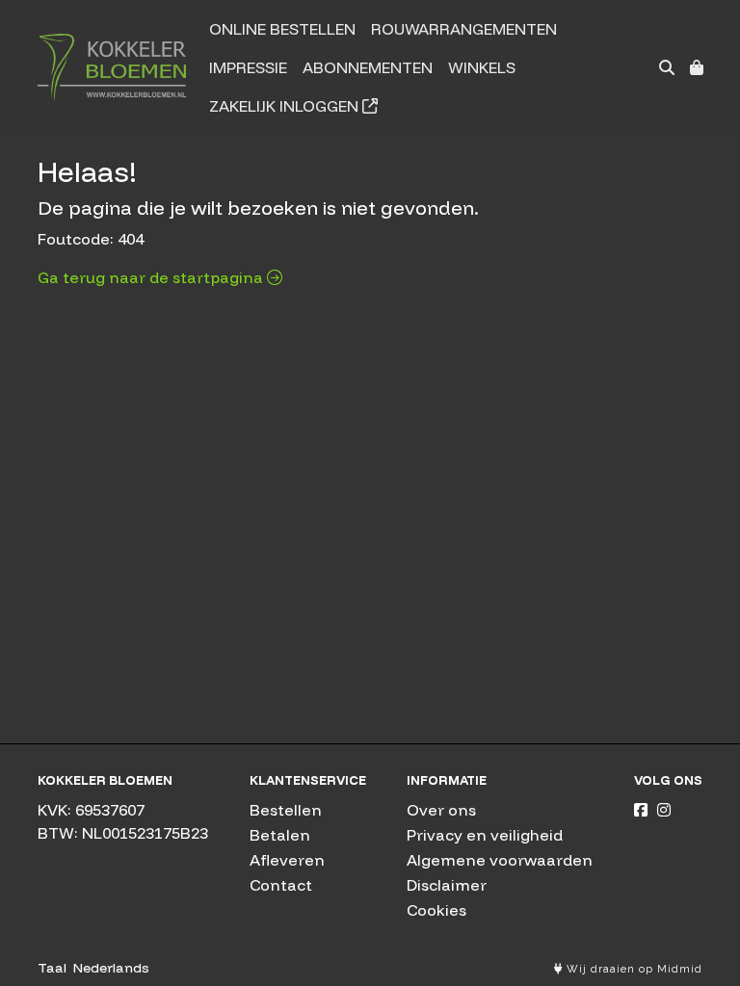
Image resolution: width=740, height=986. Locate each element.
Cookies (436, 910)
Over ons (441, 809)
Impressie (248, 67)
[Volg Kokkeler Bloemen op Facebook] (641, 809)
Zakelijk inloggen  (293, 106)
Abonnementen (368, 67)
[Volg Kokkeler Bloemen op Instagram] (664, 809)
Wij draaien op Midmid (632, 969)
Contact (281, 885)
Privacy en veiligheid (485, 834)
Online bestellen (282, 29)
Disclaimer (447, 885)
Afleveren (287, 859)
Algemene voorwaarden (500, 859)
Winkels (481, 67)
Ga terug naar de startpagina (152, 277)
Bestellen (286, 809)
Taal (52, 967)
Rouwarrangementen (464, 29)
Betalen (280, 834)
